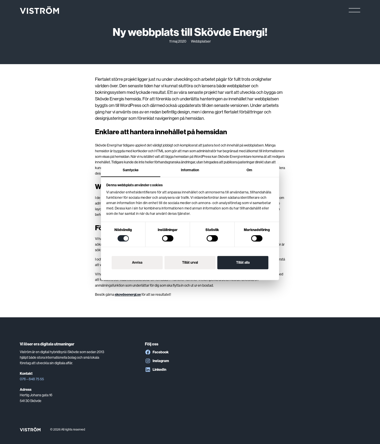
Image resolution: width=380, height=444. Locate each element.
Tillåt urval (190, 262)
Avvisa (137, 262)
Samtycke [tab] (131, 170)
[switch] (167, 238)
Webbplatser (201, 41)
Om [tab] (249, 170)
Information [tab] (190, 170)
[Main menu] (354, 10)
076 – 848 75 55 (32, 379)
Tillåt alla (243, 262)
